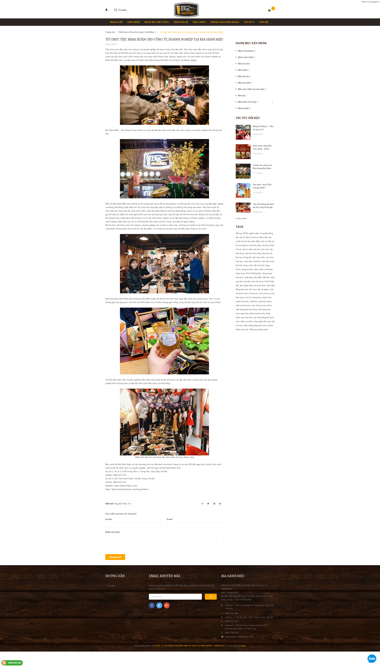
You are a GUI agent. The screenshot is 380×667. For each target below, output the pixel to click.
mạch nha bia (242, 301)
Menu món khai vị (247, 51)
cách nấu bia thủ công (258, 265)
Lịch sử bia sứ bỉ (266, 293)
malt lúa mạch (264, 301)
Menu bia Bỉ (181, 22)
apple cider (254, 233)
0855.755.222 (231, 632)
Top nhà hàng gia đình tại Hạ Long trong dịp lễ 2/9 (263, 206)
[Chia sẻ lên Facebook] (202, 504)
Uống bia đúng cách (258, 329)
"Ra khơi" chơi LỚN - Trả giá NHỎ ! (263, 186)
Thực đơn (199, 22)
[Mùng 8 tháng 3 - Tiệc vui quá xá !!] (243, 132)
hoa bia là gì (257, 281)
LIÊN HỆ (263, 22)
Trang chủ (116, 22)
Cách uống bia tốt (244, 269)
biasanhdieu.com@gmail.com (239, 636)
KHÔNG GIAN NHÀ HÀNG (224, 22)
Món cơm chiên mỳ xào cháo (252, 89)
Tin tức (249, 22)
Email (169, 519)
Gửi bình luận (115, 557)
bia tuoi (257, 249)
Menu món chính (246, 57)
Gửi (210, 597)
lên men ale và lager (258, 289)
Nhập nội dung (112, 532)
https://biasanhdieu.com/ (125, 485)
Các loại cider (258, 257)
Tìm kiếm (111, 586)
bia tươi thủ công (253, 253)
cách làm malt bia (252, 261)
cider (256, 269)
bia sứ (264, 241)
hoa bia (247, 281)
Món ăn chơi (244, 63)
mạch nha (266, 297)
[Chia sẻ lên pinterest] (214, 504)
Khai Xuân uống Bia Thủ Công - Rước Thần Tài (262, 147)
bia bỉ (242, 237)
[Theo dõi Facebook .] (152, 605)
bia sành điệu (253, 241)
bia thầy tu (243, 245)
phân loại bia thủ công (259, 313)
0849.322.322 (231, 621)
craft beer (248, 277)
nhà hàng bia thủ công (246, 309)
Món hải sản (244, 76)
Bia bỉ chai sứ (252, 237)
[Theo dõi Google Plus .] (167, 605)
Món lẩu (242, 95)
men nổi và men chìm (261, 305)
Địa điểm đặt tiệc (262, 277)
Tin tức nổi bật (248, 118)
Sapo (243, 645)
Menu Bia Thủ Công (156, 22)
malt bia (253, 301)
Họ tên (108, 519)
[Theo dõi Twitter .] (159, 605)
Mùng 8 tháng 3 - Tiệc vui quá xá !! (263, 128)
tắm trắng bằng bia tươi (255, 325)
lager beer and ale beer (255, 285)
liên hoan (240, 297)
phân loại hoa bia (244, 317)
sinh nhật (240, 321)
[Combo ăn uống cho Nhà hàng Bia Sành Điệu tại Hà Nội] (243, 171)
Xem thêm (241, 218)
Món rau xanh (245, 83)
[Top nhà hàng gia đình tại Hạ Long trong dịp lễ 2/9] (243, 207)
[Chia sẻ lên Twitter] (208, 504)
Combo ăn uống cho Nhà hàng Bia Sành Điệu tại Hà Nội (262, 167)
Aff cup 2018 (242, 233)
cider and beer (266, 269)
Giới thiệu (133, 22)
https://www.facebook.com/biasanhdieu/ (130, 489)
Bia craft (263, 237)
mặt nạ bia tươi (243, 305)
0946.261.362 (231, 613)
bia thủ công (255, 245)
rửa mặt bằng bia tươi (263, 317)
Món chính (244, 70)
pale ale (244, 313)
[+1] (220, 504)
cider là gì (240, 273)
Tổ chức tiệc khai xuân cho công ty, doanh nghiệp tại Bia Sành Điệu (164, 39)
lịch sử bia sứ (251, 293)
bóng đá (247, 257)
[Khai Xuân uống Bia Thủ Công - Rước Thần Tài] (243, 151)
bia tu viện (247, 249)
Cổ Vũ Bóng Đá (253, 273)
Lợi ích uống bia (253, 297)
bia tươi (265, 249)
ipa (241, 285)
